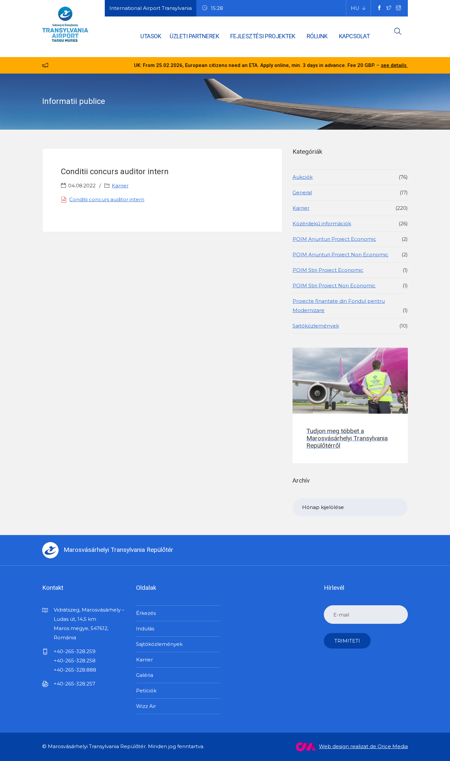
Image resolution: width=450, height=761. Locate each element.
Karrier (120, 185)
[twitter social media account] (389, 8)
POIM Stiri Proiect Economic (328, 270)
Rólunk (317, 36)
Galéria (144, 675)
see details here (378, 65)
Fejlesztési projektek (262, 36)
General (302, 192)
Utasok (150, 36)
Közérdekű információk (322, 223)
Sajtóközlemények (316, 326)
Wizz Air (146, 706)
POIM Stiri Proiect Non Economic (334, 285)
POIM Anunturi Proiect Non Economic (340, 254)
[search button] (398, 32)
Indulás (145, 628)
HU (355, 8)
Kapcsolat (354, 36)
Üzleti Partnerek (194, 36)
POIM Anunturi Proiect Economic (334, 239)
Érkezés (146, 613)
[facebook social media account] (379, 8)
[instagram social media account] (398, 8)
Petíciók (146, 690)
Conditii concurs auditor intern (106, 199)
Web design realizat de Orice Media (363, 746)
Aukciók (303, 177)
